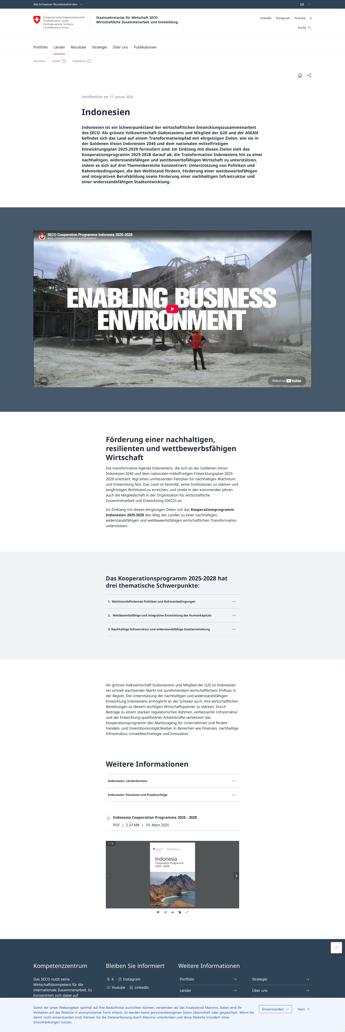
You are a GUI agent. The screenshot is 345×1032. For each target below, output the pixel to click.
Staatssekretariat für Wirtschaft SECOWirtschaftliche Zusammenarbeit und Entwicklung (137, 19)
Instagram (132, 979)
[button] (41, 47)
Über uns (260, 990)
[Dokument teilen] (309, 75)
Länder (185, 990)
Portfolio (187, 979)
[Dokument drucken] (299, 75)
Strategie (259, 979)
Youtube (118, 987)
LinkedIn (142, 987)
